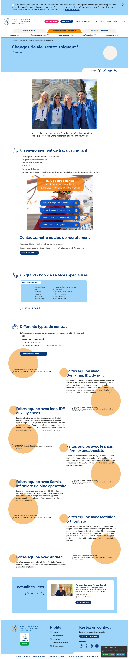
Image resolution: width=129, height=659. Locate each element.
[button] (32, 594)
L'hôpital (13, 35)
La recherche (111, 35)
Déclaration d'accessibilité (55, 656)
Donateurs (56, 639)
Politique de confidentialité (75, 656)
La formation (88, 35)
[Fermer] (123, 4)
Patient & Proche (29, 31)
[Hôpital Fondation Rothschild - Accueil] (17, 21)
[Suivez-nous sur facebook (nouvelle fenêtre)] (81, 646)
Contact (18, 656)
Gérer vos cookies (17, 373)
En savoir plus (120, 654)
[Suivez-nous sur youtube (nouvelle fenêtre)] (97, 646)
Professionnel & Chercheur (64, 31)
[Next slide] (42, 594)
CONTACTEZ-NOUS (28, 253)
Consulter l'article (83, 602)
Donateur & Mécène (99, 31)
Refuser (112, 654)
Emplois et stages (58, 646)
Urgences (65, 21)
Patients (55, 632)
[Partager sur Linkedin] (110, 71)
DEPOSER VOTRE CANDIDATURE (32, 354)
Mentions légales (92, 656)
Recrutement (64, 35)
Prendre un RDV (81, 21)
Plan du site (27, 656)
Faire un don (50, 21)
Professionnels (58, 635)
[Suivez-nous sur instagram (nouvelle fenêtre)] (91, 646)
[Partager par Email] (115, 71)
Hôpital (89, 596)
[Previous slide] (27, 594)
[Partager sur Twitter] (104, 71)
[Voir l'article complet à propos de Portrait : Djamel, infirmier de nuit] (62, 590)
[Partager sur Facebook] (99, 71)
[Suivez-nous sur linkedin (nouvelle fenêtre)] (86, 646)
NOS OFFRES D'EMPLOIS (30, 308)
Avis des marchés (39, 656)
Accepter (105, 654)
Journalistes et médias (60, 642)
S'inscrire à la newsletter (89, 636)
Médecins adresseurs (38, 35)
